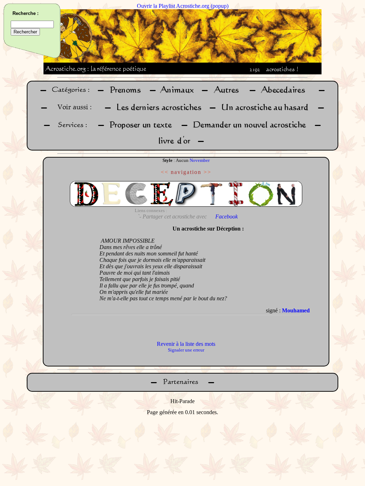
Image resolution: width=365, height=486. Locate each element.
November (200, 160)
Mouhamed (296, 310)
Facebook (226, 216)
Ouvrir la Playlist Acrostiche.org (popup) (182, 6)
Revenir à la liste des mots (186, 344)
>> (207, 172)
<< (165, 172)
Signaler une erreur (186, 350)
